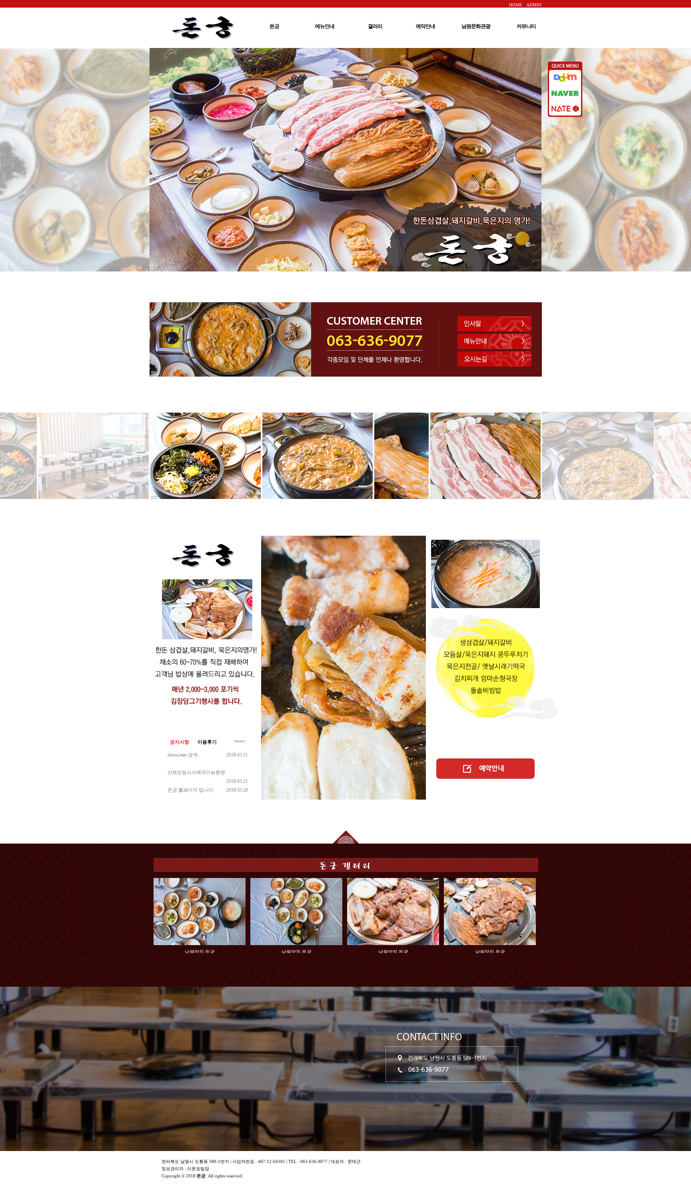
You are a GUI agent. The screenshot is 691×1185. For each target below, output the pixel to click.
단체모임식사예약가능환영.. (198, 772)
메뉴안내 (324, 26)
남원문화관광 (475, 26)
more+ (240, 741)
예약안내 (425, 26)
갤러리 (375, 26)
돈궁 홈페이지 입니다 (190, 790)
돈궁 (274, 26)
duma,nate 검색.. (184, 755)
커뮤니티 (526, 26)
